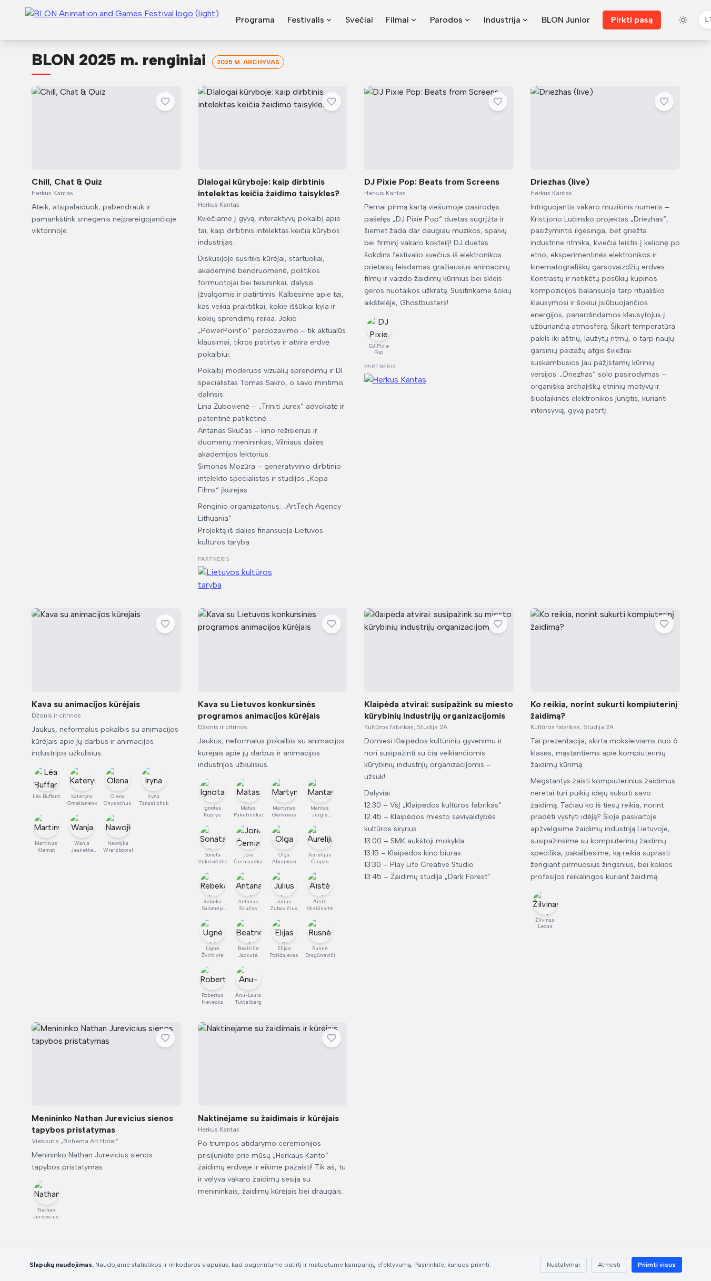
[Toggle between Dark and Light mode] (683, 20)
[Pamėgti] (165, 101)
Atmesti (609, 1264)
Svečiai (359, 20)
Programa (255, 20)
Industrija (502, 20)
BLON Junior (566, 20)
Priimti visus (657, 1264)
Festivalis (305, 20)
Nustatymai (563, 1264)
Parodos (446, 20)
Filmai (397, 20)
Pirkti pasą (632, 20)
